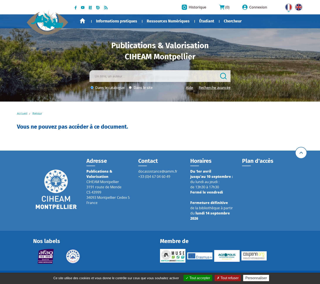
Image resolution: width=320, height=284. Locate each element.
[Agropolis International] (227, 256)
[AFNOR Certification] (46, 256)
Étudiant (206, 21)
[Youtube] (82, 7)
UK (297, 6)
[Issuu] (98, 7)
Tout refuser (229, 278)
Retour (37, 113)
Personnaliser (256, 278)
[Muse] (172, 256)
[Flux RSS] (106, 7)
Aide (189, 87)
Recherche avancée (215, 87)
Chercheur (233, 21)
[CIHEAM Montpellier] (56, 189)
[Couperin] (254, 255)
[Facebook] (76, 7)
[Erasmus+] (200, 255)
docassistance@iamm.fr (157, 171)
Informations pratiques (116, 21)
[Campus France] (73, 256)
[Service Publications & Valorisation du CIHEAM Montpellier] (47, 20)
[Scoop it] (90, 7)
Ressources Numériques (168, 21)
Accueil (82, 21)
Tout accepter (199, 278)
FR (287, 6)
